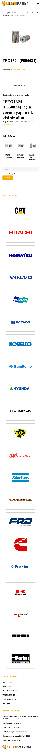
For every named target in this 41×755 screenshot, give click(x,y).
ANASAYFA (7, 682)
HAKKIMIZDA (8, 686)
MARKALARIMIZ (9, 699)
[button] (38, 3)
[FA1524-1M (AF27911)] (33, 146)
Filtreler (27, 12)
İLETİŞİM (6, 704)
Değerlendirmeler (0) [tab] (20, 85)
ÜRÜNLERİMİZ (8, 695)
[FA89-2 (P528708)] (8, 146)
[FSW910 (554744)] (21, 146)
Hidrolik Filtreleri (20, 69)
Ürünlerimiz (16, 12)
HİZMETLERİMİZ (9, 691)
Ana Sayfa (6, 12)
